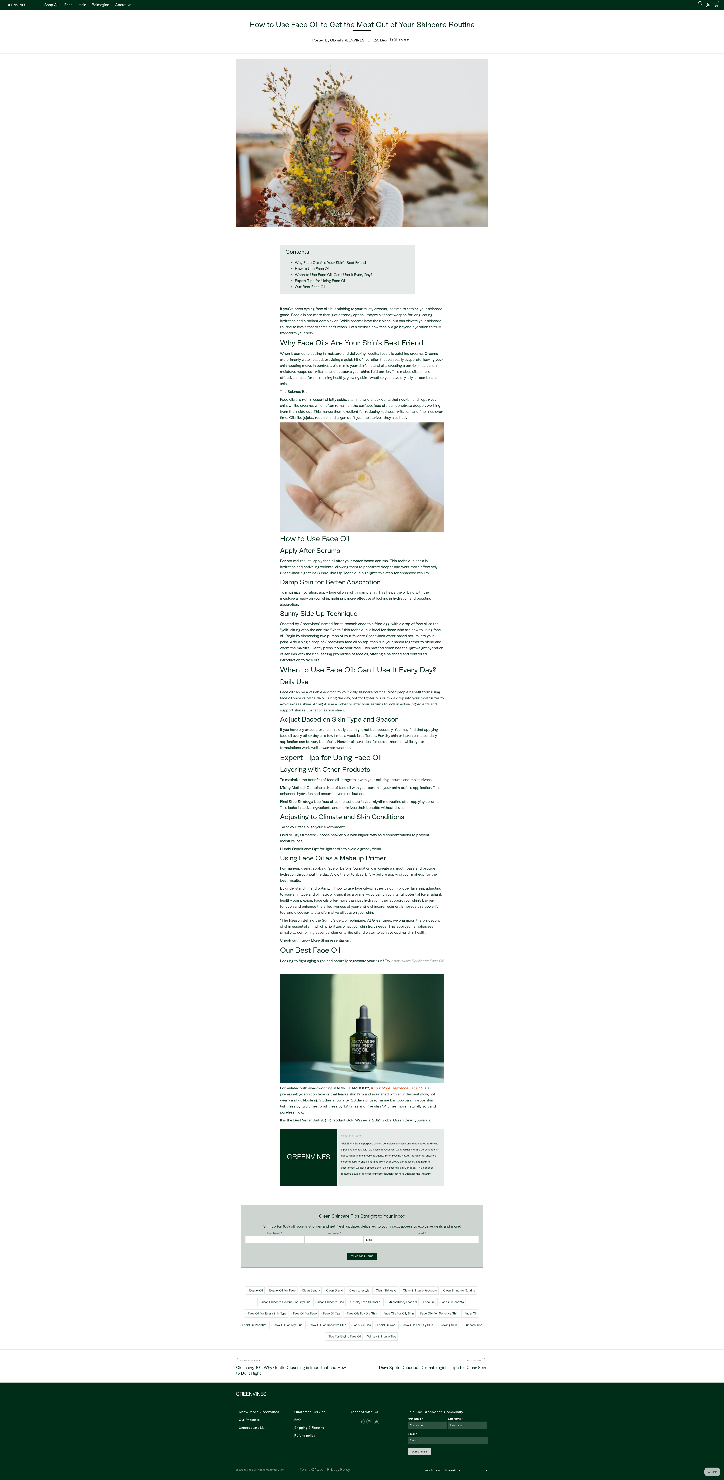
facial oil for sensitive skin (327, 1325)
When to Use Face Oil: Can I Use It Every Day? (333, 275)
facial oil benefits (254, 1325)
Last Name (334, 1233)
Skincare (401, 39)
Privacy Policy (338, 1469)
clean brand (334, 1290)
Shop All (51, 5)
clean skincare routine (459, 1290)
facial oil (470, 1313)
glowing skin (448, 1325)
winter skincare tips (381, 1336)
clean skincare (386, 1290)
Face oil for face (305, 1313)
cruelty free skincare (365, 1302)
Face (68, 5)
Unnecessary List (252, 1427)
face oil (428, 1302)
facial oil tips (362, 1325)
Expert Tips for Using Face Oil (320, 281)
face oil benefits (452, 1302)
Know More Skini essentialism (325, 940)
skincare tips (472, 1325)
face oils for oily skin (398, 1313)
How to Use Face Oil (312, 269)
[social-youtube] (376, 1421)
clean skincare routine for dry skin (285, 1302)
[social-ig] (369, 1421)
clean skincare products (420, 1290)
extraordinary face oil (402, 1302)
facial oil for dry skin (287, 1325)
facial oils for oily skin (417, 1325)
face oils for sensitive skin (439, 1313)
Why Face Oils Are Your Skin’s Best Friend (330, 263)
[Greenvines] (15, 5)
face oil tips (332, 1313)
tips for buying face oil (344, 1336)
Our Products (249, 1420)
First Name (274, 1233)
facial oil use (386, 1325)
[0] (716, 5)
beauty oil (256, 1290)
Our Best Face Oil (310, 287)
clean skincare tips (330, 1302)
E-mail (421, 1233)
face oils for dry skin (362, 1313)
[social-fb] (362, 1421)
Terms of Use (311, 1469)
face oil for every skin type (267, 1313)
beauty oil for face (282, 1290)
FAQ (297, 1420)
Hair (82, 5)
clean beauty (311, 1290)
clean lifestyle (359, 1290)
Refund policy (304, 1435)
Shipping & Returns (309, 1427)
